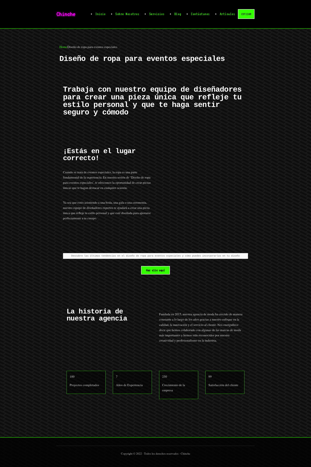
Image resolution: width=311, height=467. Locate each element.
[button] (155, 270)
